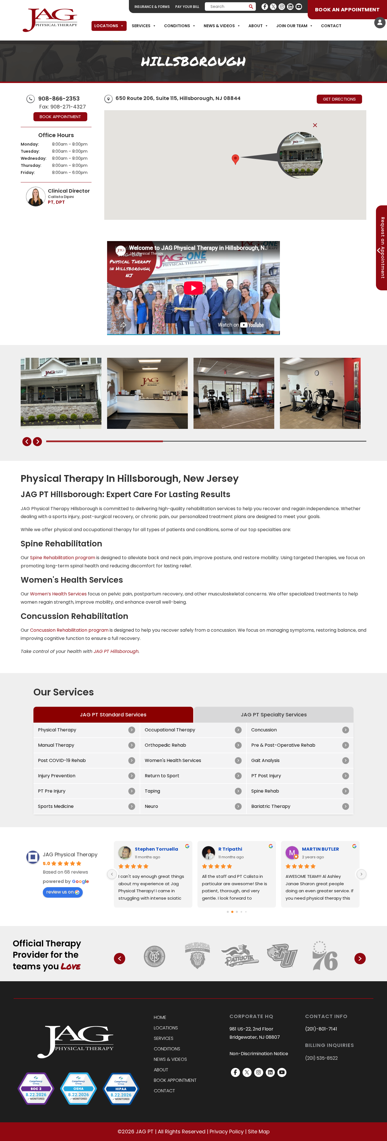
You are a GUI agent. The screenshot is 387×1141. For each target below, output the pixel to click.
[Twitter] (273, 6)
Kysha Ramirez (320, 849)
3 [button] (216, 977)
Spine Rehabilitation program (62, 557)
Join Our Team (291, 26)
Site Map (259, 1131)
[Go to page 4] (245, 911)
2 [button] (211, 977)
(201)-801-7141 (321, 1029)
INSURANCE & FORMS (152, 6)
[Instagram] (281, 6)
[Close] (315, 125)
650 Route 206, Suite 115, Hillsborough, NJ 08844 (178, 98)
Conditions (177, 26)
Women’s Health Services (58, 594)
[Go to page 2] (237, 912)
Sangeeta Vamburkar (244, 849)
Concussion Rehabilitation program (69, 630)
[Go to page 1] (232, 912)
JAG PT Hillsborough (116, 651)
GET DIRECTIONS (339, 99)
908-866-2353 (59, 99)
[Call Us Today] (30, 98)
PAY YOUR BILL (187, 6)
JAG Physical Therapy (70, 854)
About (255, 26)
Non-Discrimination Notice (258, 1053)
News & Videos (219, 26)
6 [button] (232, 977)
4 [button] (222, 977)
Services (141, 26)
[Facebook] (264, 6)
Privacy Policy (227, 1131)
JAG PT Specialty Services (274, 714)
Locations (106, 26)
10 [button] (252, 977)
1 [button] (206, 977)
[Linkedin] (290, 6)
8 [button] (242, 977)
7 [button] (237, 977)
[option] (155, 956)
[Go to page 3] (241, 912)
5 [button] (227, 977)
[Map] (108, 99)
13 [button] (267, 977)
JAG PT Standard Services (113, 714)
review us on (60, 892)
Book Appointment (60, 117)
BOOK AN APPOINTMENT (347, 9)
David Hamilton (154, 849)
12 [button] (262, 977)
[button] (235, 159)
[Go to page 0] (227, 911)
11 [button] (257, 977)
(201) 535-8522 (321, 1058)
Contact (331, 26)
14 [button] (273, 977)
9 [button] (247, 977)
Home (160, 1017)
